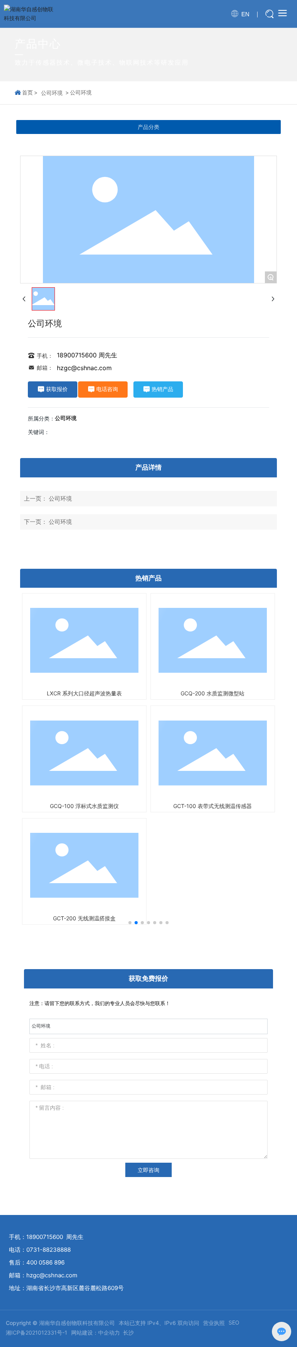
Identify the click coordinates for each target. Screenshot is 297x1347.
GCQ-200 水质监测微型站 (212, 693)
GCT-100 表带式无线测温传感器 (212, 806)
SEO (234, 1322)
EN (245, 14)
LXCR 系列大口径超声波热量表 (84, 693)
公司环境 (52, 92)
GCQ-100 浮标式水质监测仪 (84, 806)
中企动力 (109, 1332)
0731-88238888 (48, 1249)
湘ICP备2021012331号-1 (36, 1332)
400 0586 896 (45, 1262)
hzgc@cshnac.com (84, 368)
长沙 (128, 1332)
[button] (129, 922)
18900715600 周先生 (87, 355)
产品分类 (148, 127)
